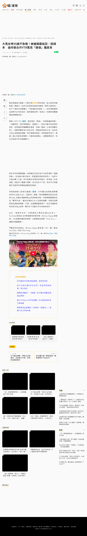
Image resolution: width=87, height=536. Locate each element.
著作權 (40, 526)
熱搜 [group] (51, 10)
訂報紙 (60, 526)
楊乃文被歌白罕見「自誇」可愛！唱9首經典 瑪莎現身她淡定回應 (72, 451)
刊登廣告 (13, 526)
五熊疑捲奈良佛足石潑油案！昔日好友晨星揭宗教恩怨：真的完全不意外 (71, 412)
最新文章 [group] (5, 10)
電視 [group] (40, 10)
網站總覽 (73, 526)
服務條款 (35, 526)
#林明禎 (12, 323)
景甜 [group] (12, 10)
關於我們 (66, 526)
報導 (24, 121)
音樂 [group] (45, 10)
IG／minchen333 (19, 95)
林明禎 (35, 103)
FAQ (19, 526)
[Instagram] (73, 5)
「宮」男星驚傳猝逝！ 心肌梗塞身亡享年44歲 (71, 434)
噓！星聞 (4, 38)
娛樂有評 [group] (78, 10)
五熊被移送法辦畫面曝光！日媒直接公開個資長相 (71, 395)
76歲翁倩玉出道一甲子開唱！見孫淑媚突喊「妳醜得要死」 (71, 440)
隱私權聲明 (46, 526)
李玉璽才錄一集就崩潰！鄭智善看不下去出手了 (71, 463)
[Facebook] (4, 100)
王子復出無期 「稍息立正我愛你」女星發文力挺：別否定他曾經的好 (71, 457)
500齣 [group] (63, 10)
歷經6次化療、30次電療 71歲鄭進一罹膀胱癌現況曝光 (71, 423)
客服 (23, 526)
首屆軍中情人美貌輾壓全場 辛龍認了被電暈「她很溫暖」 (71, 418)
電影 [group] (35, 10)
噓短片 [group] (70, 10)
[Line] (4, 106)
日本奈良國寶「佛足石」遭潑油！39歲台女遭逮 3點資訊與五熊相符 (71, 406)
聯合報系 (54, 526)
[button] (77, 5)
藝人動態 (10, 38)
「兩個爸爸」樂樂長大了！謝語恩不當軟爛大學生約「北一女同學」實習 (71, 400)
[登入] (80, 5)
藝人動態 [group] (28, 10)
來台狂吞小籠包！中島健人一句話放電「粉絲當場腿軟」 (71, 446)
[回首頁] (12, 5)
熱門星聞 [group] (19, 10)
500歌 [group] (57, 10)
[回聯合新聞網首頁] (4, 5)
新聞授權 (28, 526)
